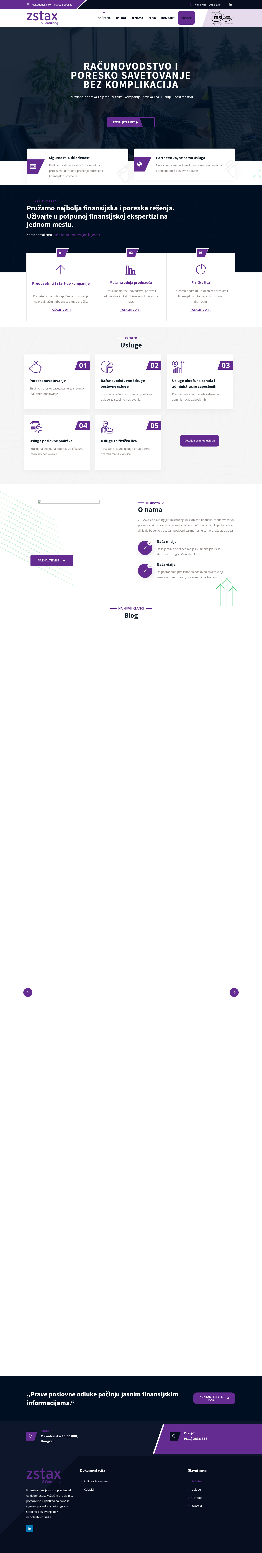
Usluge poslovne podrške (51, 440)
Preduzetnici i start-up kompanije (61, 283)
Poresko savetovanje (47, 380)
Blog (152, 18)
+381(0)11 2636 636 (208, 4)
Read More (149, 422)
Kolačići (89, 1490)
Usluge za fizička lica (119, 440)
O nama (137, 18)
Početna (104, 18)
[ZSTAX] (42, 18)
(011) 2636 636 (195, 1438)
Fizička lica (200, 282)
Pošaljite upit (124, 122)
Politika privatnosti (96, 1481)
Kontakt (168, 18)
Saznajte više (78, 362)
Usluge (121, 18)
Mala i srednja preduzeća (130, 282)
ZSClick (186, 18)
